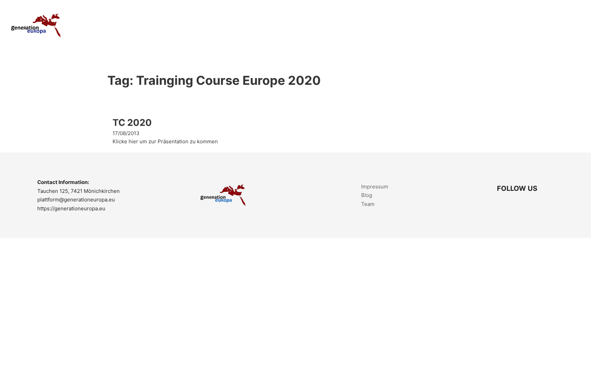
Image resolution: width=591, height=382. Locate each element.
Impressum (374, 186)
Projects (456, 25)
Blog (366, 195)
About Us (425, 25)
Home (396, 25)
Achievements (502, 25)
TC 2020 (132, 122)
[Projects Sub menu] (472, 25)
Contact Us (567, 25)
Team (368, 204)
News (537, 25)
